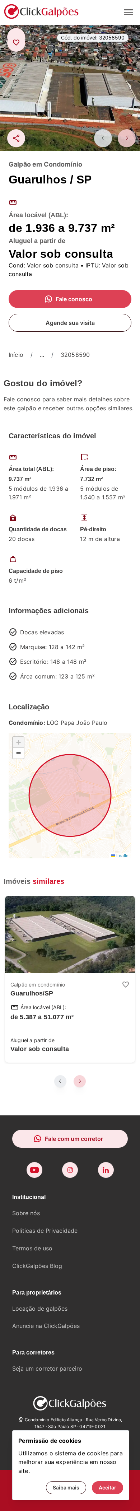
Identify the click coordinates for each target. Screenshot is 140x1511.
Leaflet (122, 855)
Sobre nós (26, 1213)
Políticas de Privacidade (45, 1230)
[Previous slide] (103, 138)
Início (16, 354)
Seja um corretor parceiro (47, 1368)
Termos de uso (32, 1248)
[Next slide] (127, 138)
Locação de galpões (39, 1308)
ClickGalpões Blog (37, 1265)
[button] (18, 742)
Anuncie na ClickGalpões (46, 1325)
